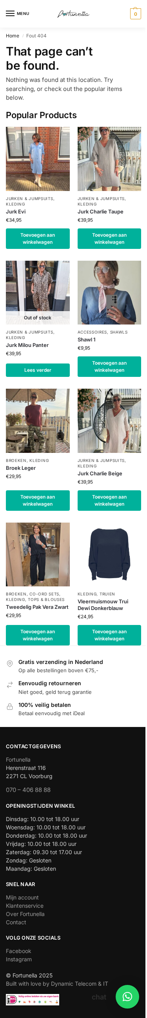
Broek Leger (21, 468)
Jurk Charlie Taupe (100, 211)
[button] (134, 13)
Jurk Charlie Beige (100, 473)
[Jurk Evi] (38, 159)
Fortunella (18, 759)
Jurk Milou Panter (27, 345)
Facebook (18, 951)
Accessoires (92, 332)
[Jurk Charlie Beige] (110, 421)
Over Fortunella (25, 913)
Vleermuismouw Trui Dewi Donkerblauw (103, 604)
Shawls (119, 332)
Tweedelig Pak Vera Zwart (37, 607)
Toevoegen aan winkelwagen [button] (37, 238)
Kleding (15, 204)
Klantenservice (25, 905)
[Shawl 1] (110, 293)
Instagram (19, 959)
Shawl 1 (87, 339)
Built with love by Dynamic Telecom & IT (57, 983)
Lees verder (37, 370)
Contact (16, 922)
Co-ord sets (44, 594)
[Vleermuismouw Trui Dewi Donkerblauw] (110, 555)
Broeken (16, 460)
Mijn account (22, 897)
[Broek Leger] (38, 421)
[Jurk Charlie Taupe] (110, 159)
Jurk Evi (15, 211)
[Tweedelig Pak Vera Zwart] (38, 555)
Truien (107, 594)
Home (12, 36)
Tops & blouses (46, 599)
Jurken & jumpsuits (29, 198)
